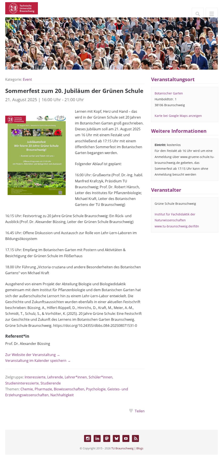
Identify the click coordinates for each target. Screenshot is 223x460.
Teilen (140, 411)
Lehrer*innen (76, 377)
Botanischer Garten (169, 93)
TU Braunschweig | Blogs (127, 448)
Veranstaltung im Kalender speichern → (38, 360)
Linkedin (97, 438)
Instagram (87, 438)
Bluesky (116, 438)
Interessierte (35, 377)
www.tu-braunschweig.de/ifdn (177, 226)
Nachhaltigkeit (62, 395)
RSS (135, 438)
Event (27, 79)
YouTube (125, 438)
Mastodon (106, 438)
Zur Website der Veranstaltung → (32, 354)
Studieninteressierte (22, 383)
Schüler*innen (100, 377)
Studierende (51, 383)
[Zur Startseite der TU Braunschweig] (21, 8)
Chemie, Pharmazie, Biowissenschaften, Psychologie (63, 389)
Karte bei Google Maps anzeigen (178, 116)
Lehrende (55, 377)
